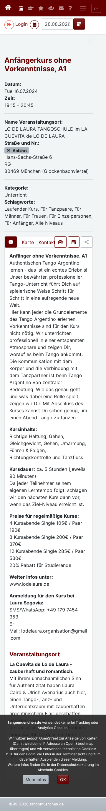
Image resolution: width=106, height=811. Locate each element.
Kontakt (47, 242)
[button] (96, 8)
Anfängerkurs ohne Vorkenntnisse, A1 (37, 64)
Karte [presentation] (28, 242)
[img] (79, 24)
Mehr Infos (36, 779)
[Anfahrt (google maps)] (60, 242)
